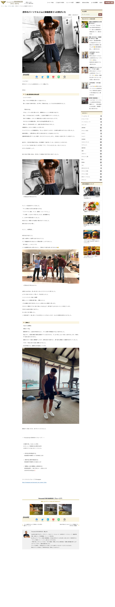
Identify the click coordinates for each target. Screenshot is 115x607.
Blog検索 (84, 11)
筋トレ (91, 159)
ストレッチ (91, 124)
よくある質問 (94, 2)
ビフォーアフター (91, 119)
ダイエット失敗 (91, 171)
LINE (58, 78)
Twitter (42, 78)
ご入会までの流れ (60, 2)
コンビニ (91, 136)
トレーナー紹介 (70, 2)
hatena (48, 78)
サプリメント (91, 145)
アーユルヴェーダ (91, 116)
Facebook (36, 78)
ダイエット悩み (91, 174)
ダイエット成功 (91, 130)
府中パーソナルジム (91, 176)
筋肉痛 (91, 162)
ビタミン (91, 133)
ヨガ (91, 165)
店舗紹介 (78, 2)
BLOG (101, 2)
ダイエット (91, 179)
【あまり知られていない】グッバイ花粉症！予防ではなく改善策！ (68, 525)
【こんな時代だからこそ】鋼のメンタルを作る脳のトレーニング (33, 525)
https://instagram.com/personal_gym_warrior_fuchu (34, 482)
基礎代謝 (91, 147)
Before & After (85, 2)
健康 (91, 150)
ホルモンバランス (91, 142)
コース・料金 (50, 2)
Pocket (53, 78)
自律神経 (91, 139)
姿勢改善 (91, 127)
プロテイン (91, 153)
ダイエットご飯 (91, 156)
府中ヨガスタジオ (91, 168)
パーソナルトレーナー (91, 121)
